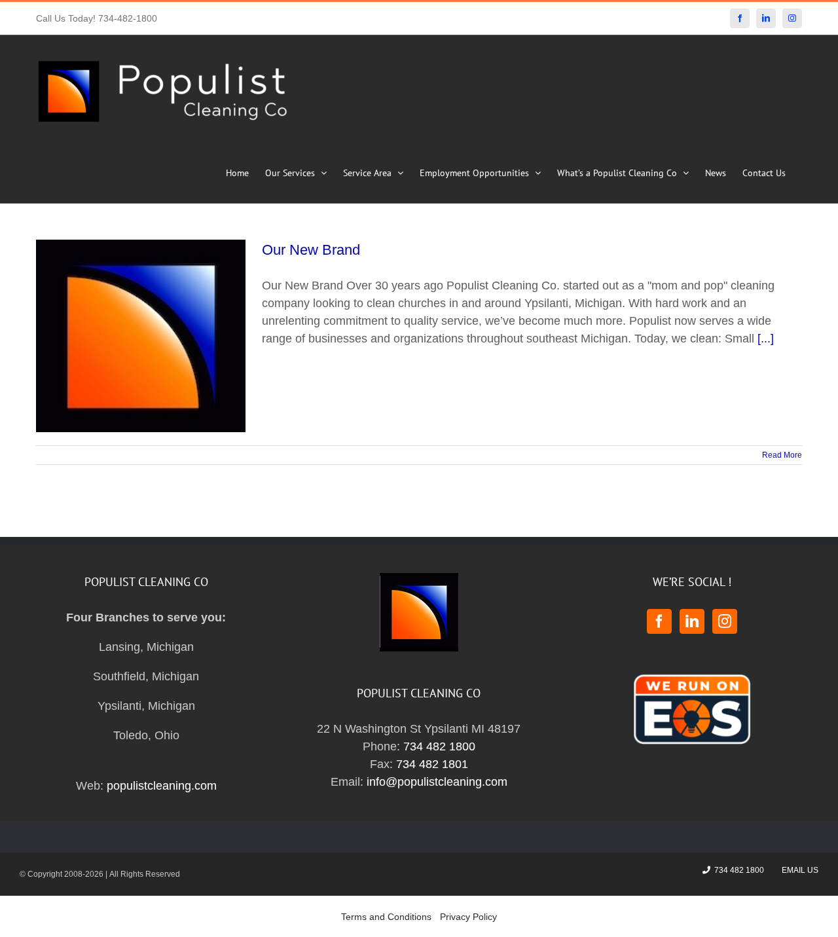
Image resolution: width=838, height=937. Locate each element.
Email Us (798, 870)
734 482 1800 (439, 746)
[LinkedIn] (692, 621)
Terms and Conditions (386, 916)
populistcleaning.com (162, 785)
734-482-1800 (127, 18)
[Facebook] (659, 621)
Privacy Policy (468, 916)
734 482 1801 (432, 764)
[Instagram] (724, 621)
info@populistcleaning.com (437, 781)
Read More (782, 455)
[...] (765, 338)
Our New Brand (311, 250)
